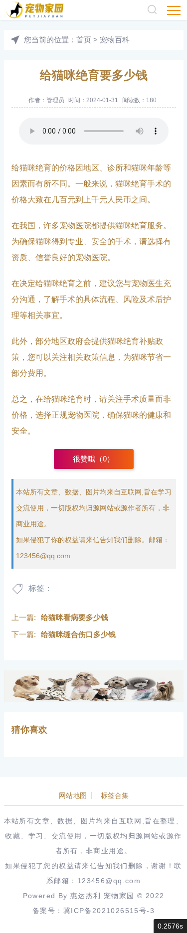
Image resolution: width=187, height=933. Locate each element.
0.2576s (170, 926)
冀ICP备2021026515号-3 (109, 911)
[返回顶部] (165, 911)
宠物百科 (115, 39)
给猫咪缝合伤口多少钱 (78, 634)
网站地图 (73, 795)
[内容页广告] (94, 686)
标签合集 (115, 795)
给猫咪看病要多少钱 (74, 617)
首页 (83, 39)
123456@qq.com (43, 556)
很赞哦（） (93, 459)
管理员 (55, 100)
